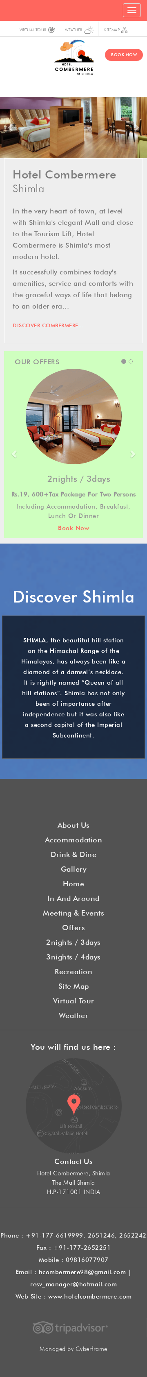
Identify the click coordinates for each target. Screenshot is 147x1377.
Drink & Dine (73, 853)
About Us (74, 824)
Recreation (73, 970)
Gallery (74, 868)
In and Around (73, 897)
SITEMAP (111, 29)
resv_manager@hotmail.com (73, 1283)
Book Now (55, 527)
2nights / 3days (73, 941)
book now (124, 54)
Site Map (73, 985)
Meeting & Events (73, 912)
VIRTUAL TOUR (33, 29)
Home (73, 883)
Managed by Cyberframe (73, 1348)
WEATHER (73, 29)
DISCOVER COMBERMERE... (48, 324)
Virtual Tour (73, 1000)
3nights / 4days (73, 956)
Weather (74, 1014)
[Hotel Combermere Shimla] (73, 55)
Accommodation (73, 839)
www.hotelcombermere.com (90, 1295)
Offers (73, 927)
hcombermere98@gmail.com (82, 1271)
